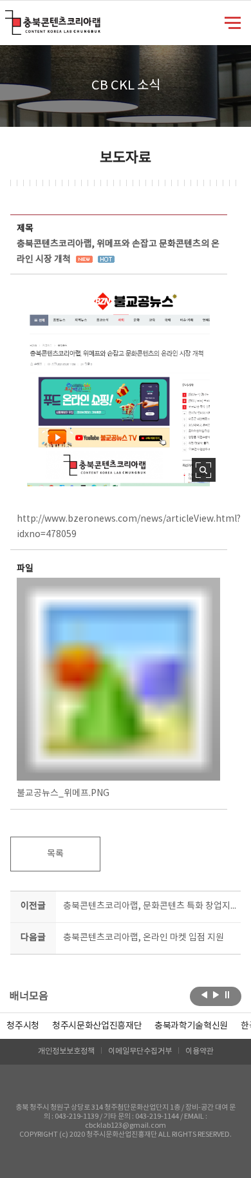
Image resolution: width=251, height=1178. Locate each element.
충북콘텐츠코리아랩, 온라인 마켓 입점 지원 (143, 938)
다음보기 (216, 995)
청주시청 (22, 1026)
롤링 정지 (227, 995)
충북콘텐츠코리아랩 (8, 17)
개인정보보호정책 (66, 1051)
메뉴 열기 (233, 22)
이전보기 (204, 995)
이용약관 (199, 1051)
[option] (23, 1026)
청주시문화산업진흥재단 (97, 1026)
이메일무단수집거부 (140, 1051)
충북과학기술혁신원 (191, 1026)
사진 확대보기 (204, 470)
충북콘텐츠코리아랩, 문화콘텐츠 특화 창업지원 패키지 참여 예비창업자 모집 (149, 906)
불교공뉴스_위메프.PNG (63, 793)
